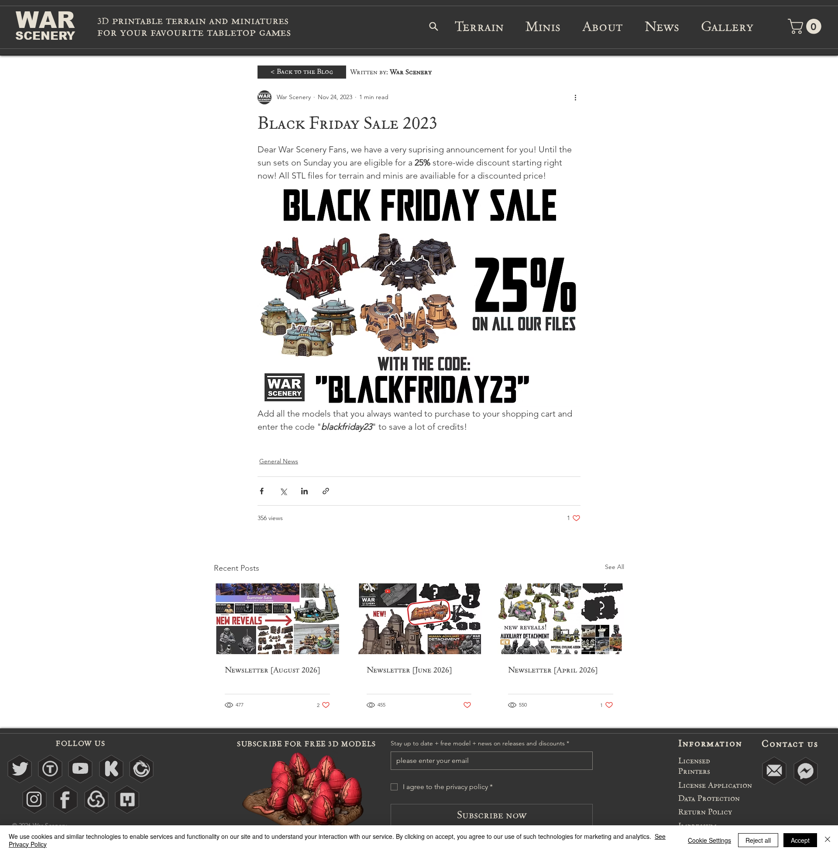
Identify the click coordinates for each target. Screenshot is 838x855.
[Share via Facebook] (262, 491)
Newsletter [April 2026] (553, 670)
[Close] (827, 840)
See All (614, 567)
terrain (187, 20)
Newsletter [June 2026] (409, 670)
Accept (800, 840)
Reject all (758, 840)
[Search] (433, 26)
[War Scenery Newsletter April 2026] (561, 618)
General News (278, 461)
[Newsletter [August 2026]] (277, 618)
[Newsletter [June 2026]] (419, 618)
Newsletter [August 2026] (272, 670)
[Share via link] (326, 491)
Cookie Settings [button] (709, 840)
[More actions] (575, 97)
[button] (806, 26)
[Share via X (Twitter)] (283, 491)
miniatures (261, 20)
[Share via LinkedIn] (304, 491)
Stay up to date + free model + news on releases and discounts (480, 743)
